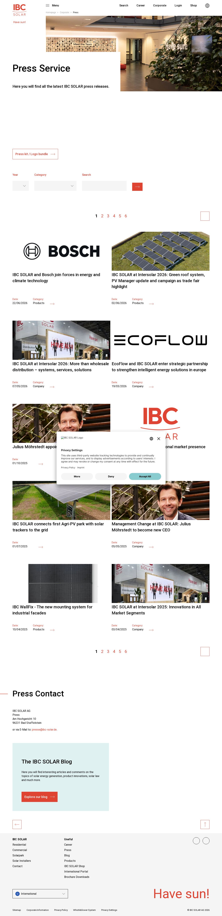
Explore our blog (35, 797)
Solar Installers (21, 860)
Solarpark (18, 855)
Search (123, 5)
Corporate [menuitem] (159, 5)
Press (67, 850)
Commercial (19, 850)
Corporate (64, 12)
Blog (67, 855)
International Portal (76, 871)
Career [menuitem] (140, 5)
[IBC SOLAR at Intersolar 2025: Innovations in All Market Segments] (161, 602)
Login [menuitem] (178, 5)
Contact (17, 866)
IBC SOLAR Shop (74, 866)
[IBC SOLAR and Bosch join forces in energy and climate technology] (61, 269)
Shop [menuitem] (193, 5)
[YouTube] (206, 840)
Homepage (51, 12)
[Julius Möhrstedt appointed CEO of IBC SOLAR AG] (41, 464)
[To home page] (19, 8)
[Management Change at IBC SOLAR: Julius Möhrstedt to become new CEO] (161, 519)
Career (68, 844)
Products (70, 860)
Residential (19, 844)
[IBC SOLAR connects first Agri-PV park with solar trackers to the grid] (61, 519)
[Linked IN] (196, 840)
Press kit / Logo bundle (31, 154)
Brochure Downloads (76, 877)
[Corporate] (17, 824)
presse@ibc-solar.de (44, 729)
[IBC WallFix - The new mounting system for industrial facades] (61, 602)
